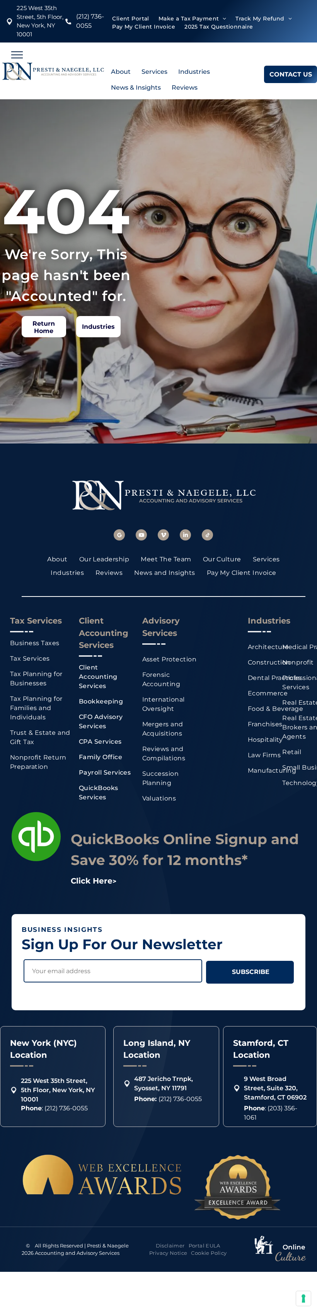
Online (294, 1247)
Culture (290, 1256)
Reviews (185, 87)
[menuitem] (130, 19)
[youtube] (141, 535)
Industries (194, 71)
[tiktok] (207, 535)
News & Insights (136, 87)
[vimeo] (163, 535)
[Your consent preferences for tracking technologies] (303, 1298)
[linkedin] (185, 535)
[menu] (17, 55)
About (121, 71)
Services (154, 71)
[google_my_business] (119, 535)
